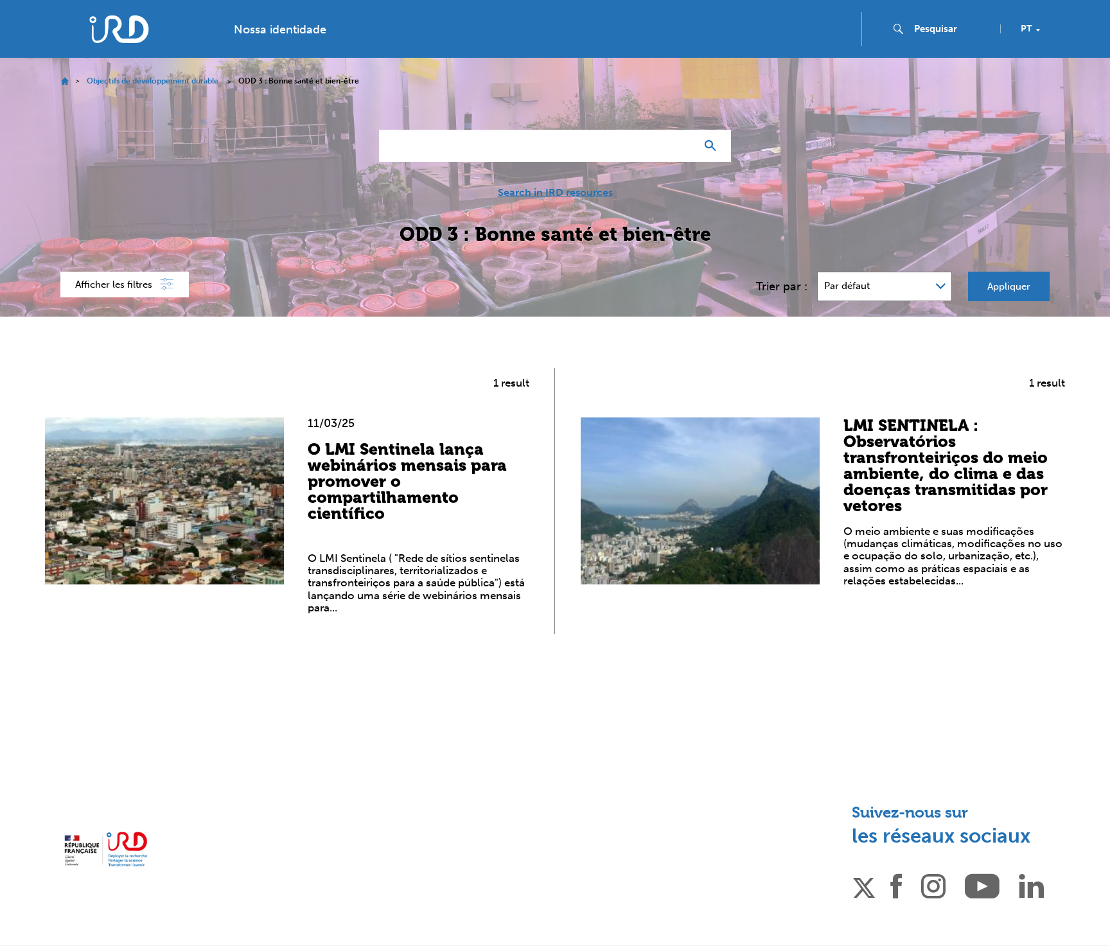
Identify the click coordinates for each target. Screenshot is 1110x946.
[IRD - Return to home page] (118, 29)
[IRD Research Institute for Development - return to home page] (105, 849)
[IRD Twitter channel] (864, 885)
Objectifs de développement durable (152, 80)
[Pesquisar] (713, 146)
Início (64, 81)
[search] (952, 29)
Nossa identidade (280, 29)
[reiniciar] (680, 146)
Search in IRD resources (555, 193)
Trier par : (781, 286)
